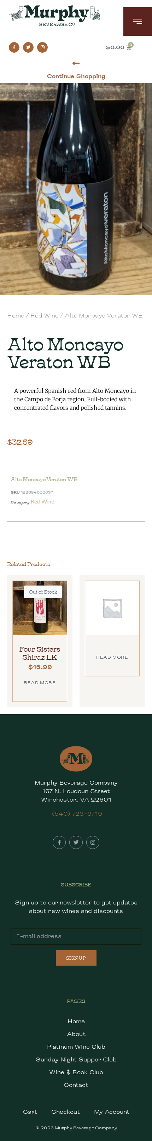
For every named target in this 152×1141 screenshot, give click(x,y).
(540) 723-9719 (77, 813)
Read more (39, 682)
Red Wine (44, 315)
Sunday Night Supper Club (76, 1059)
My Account (111, 1111)
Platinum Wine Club (76, 1046)
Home (15, 315)
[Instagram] (42, 47)
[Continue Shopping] (76, 63)
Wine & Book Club (76, 1072)
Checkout (65, 1111)
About (76, 1034)
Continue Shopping (76, 76)
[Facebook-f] (14, 47)
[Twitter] (28, 47)
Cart (30, 1111)
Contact (76, 1085)
